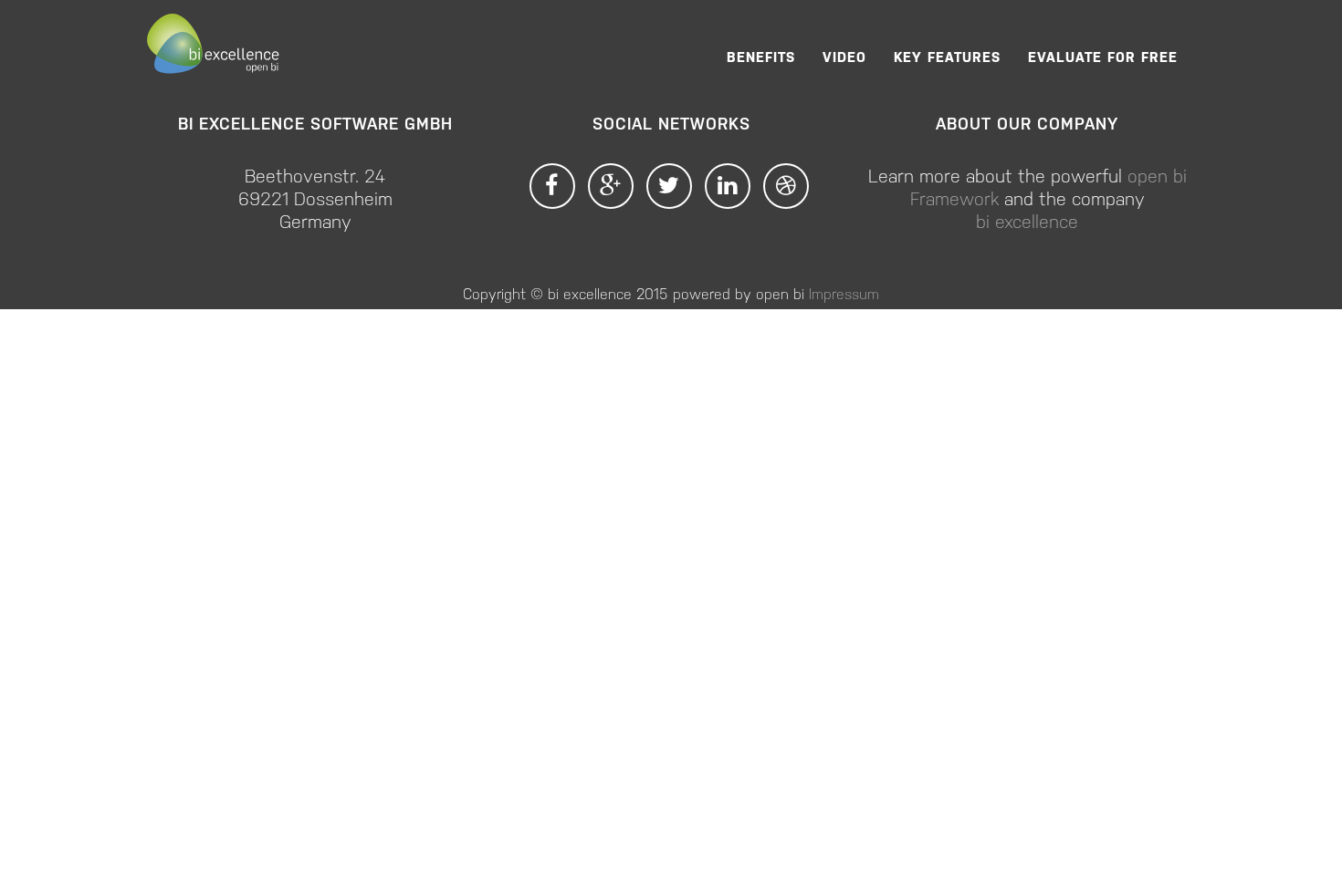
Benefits (761, 56)
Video (844, 56)
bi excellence (1027, 220)
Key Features (947, 56)
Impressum (844, 293)
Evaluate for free (1103, 56)
